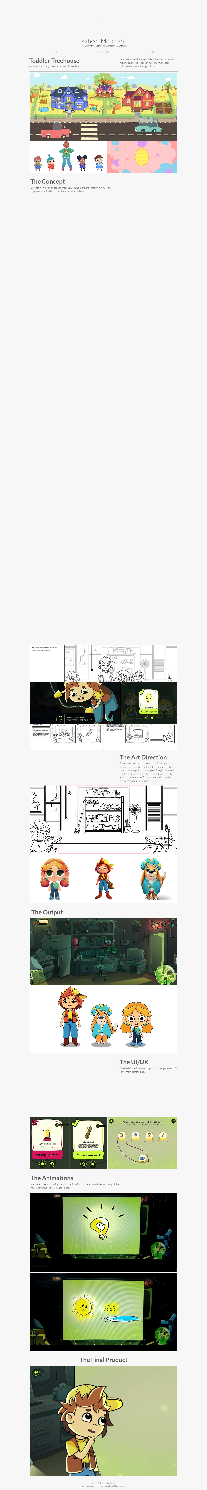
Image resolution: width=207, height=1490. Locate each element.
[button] (173, 1268)
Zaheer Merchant (103, 40)
